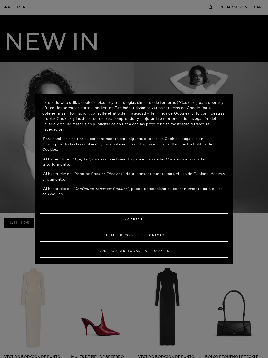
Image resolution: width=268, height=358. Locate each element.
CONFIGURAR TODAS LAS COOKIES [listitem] (134, 251)
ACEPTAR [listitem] (134, 219)
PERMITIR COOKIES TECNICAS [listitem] (134, 235)
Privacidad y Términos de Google (157, 113)
